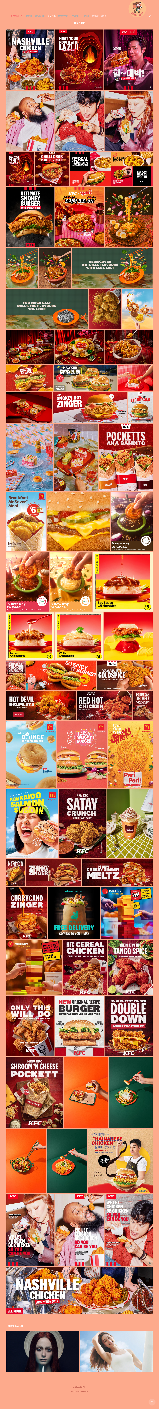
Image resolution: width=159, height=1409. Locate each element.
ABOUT (103, 16)
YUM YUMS (52, 16)
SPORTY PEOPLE (63, 16)
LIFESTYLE (28, 16)
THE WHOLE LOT (16, 16)
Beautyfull (76, 16)
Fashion (86, 16)
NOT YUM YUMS (40, 16)
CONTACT (95, 16)
